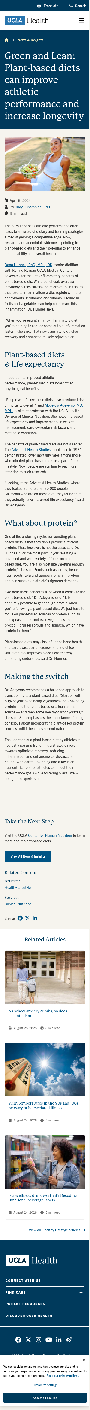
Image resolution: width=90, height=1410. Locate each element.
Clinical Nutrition (18, 903)
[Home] (6, 40)
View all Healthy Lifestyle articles (54, 1229)
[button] (47, 5)
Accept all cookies (45, 1398)
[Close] (84, 1360)
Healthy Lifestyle (18, 887)
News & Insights (30, 39)
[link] (20, 918)
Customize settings (45, 1385)
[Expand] (81, 1281)
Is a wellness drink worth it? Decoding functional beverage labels (43, 1197)
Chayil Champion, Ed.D (33, 206)
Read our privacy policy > (62, 1375)
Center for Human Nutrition (50, 835)
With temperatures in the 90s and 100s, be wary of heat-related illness (44, 1105)
